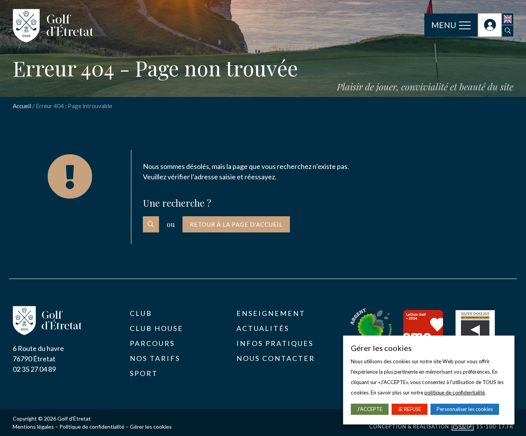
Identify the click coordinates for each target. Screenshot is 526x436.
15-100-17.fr (494, 426)
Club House (156, 328)
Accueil (22, 105)
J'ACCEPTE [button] (369, 409)
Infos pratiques (274, 343)
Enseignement (270, 313)
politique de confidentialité (454, 392)
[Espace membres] (489, 25)
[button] (507, 31)
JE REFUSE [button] (409, 409)
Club (141, 313)
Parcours (152, 343)
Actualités (262, 328)
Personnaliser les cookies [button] (465, 409)
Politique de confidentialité (91, 426)
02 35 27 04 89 (34, 369)
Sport (144, 373)
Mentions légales (33, 426)
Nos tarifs (155, 358)
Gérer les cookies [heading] (381, 347)
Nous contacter (275, 358)
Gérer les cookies (151, 426)
